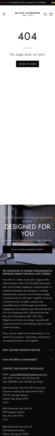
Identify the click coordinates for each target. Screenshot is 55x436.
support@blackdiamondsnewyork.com (28, 374)
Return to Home (27, 64)
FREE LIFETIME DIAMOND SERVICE (22, 350)
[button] (45, 14)
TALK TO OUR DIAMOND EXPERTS (27, 249)
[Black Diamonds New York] (27, 14)
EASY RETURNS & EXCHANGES (20, 359)
